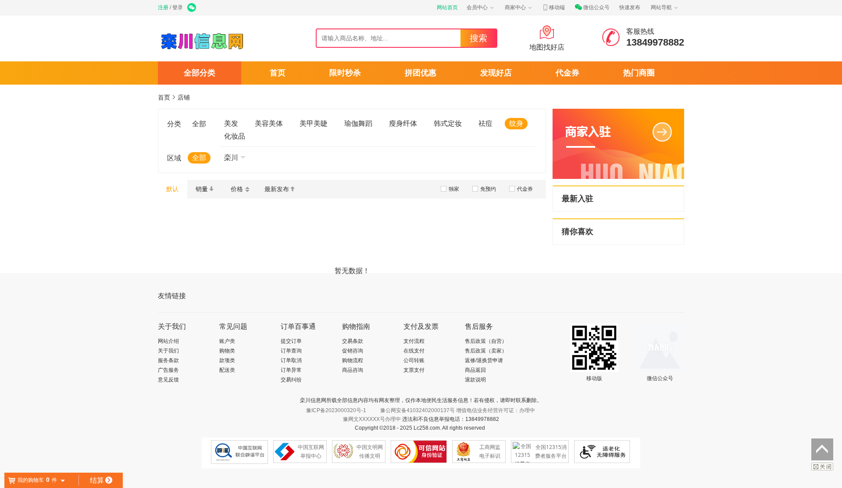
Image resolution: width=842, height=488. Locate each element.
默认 (172, 188)
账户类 (227, 341)
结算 (97, 480)
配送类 (227, 370)
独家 (454, 189)
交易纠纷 (291, 380)
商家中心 (515, 7)
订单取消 (291, 360)
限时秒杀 (345, 72)
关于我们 (168, 351)
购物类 (227, 351)
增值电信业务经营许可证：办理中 (495, 410)
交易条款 (352, 341)
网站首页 (447, 7)
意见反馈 (168, 380)
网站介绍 (168, 341)
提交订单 (291, 341)
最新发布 (276, 188)
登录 (177, 7)
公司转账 (414, 360)
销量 (202, 188)
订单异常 (291, 370)
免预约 (488, 189)
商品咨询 (352, 370)
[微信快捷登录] (192, 8)
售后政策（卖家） (486, 351)
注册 (163, 7)
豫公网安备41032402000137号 (417, 410)
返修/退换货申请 (484, 360)
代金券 (567, 72)
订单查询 (291, 351)
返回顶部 (822, 449)
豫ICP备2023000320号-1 (336, 410)
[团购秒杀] (202, 51)
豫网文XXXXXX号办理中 (372, 419)
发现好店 (496, 72)
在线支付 (414, 351)
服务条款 (168, 360)
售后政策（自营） (486, 341)
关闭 (822, 466)
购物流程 (352, 360)
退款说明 (475, 380)
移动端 (557, 7)
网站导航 (661, 7)
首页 (277, 72)
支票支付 (414, 370)
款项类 (227, 360)
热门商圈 (639, 72)
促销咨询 (352, 351)
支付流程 (414, 341)
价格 (237, 188)
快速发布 (629, 7)
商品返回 (475, 370)
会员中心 (477, 7)
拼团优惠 (420, 72)
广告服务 (168, 370)
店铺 (184, 97)
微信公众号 (596, 7)
